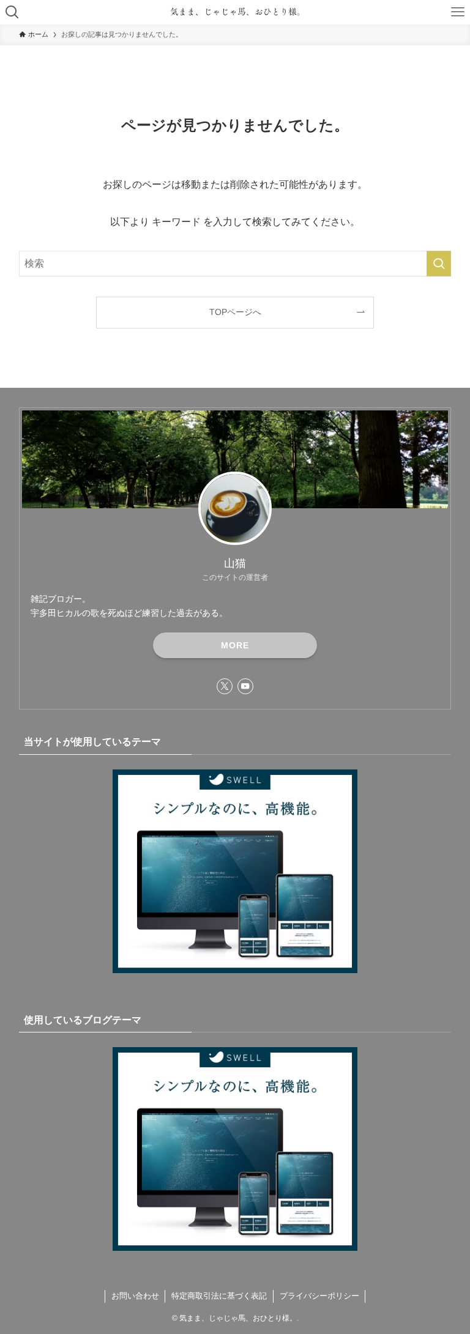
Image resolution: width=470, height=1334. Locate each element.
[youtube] (245, 686)
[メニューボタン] (458, 12)
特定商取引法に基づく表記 (219, 1295)
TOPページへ (235, 312)
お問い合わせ (135, 1295)
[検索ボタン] (12, 12)
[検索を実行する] (439, 263)
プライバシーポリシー (319, 1295)
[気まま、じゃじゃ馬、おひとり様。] (235, 12)
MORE (235, 645)
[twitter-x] (225, 686)
